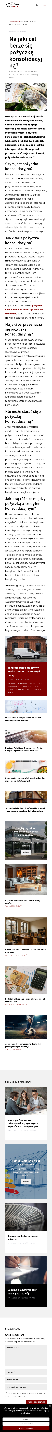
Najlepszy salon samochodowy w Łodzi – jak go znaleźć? (26, 831)
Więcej (26, 852)
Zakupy (19, 906)
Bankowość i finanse (18, 31)
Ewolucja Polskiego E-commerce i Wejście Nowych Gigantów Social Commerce (24, 749)
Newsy (18, 1049)
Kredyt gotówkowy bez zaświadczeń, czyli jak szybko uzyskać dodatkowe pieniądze (23, 1123)
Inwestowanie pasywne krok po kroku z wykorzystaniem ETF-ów (23, 719)
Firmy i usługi (23, 679)
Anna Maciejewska (32, 71)
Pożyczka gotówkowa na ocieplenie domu (26, 1162)
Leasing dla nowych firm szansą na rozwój (22, 1291)
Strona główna (14, 21)
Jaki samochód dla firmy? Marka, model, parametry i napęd (24, 671)
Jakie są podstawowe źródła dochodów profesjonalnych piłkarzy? (23, 1045)
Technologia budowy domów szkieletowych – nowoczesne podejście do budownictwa (25, 809)
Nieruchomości (22, 955)
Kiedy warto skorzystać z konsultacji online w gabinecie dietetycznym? (25, 779)
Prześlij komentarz (36, 1402)
